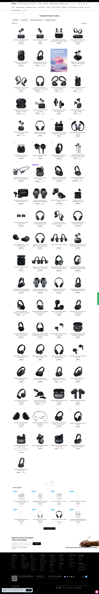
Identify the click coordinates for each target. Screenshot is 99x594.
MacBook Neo (61, 559)
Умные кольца (81, 570)
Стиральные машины (72, 562)
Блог (12, 562)
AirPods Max (24, 20)
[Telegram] (67, 577)
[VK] (69, 577)
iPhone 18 (32, 566)
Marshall (51, 567)
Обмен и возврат (24, 559)
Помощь (22, 555)
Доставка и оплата (24, 558)
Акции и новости (14, 558)
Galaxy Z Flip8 (42, 563)
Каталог (15, 13)
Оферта (57, 585)
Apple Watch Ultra (53, 558)
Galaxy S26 (42, 559)
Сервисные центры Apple (25, 563)
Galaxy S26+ (42, 558)
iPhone (32, 555)
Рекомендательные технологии (82, 585)
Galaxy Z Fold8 (42, 562)
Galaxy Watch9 (52, 562)
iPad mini (60, 567)
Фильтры (15, 23)
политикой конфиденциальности (12, 590)
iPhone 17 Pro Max (33, 559)
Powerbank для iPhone (82, 567)
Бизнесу (13, 563)
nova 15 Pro (42, 566)
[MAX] (65, 577)
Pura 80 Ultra (42, 569)
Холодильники (71, 563)
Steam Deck (81, 559)
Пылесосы (70, 558)
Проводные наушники (50, 20)
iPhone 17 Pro (33, 558)
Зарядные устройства (82, 569)
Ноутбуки (61, 555)
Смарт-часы (52, 555)
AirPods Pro (15, 20)
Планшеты (61, 563)
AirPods (51, 569)
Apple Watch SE (52, 559)
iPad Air (60, 566)
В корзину (21, 506)
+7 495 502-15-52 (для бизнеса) (55, 576)
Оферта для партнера (73, 585)
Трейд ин (22, 562)
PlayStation (80, 558)
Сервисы (13, 559)
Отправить (36, 543)
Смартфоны (42, 555)
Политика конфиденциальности (64, 585)
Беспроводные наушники (36, 20)
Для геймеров (81, 555)
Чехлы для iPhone (81, 566)
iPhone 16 (32, 562)
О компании (14, 555)
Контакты (13, 566)
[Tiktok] (74, 577)
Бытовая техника (72, 555)
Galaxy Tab (61, 569)
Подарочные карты (24, 566)
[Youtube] (71, 577)
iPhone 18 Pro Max (33, 569)
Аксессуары (81, 563)
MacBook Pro (61, 558)
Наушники (18, 13)
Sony (51, 566)
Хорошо (28, 590)
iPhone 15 (32, 570)
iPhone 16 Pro (33, 563)
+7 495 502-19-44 (39, 576)
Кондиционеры (71, 559)
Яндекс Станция (71, 566)
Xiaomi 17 (41, 570)
